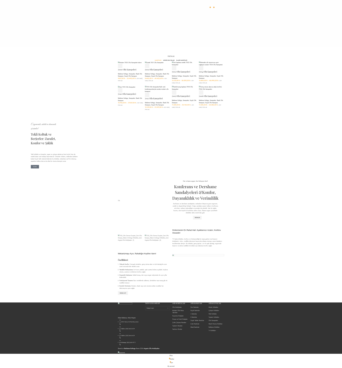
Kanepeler (132, 74)
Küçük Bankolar (195, 310)
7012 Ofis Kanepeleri (154, 98)
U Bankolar (194, 317)
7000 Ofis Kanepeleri (127, 69)
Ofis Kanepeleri (213, 320)
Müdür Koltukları (213, 307)
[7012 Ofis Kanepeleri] (157, 89)
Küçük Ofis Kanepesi (130, 76)
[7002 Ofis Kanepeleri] (184, 63)
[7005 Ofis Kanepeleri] (184, 88)
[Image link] (125, 309)
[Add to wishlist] (135, 66)
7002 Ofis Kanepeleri (181, 71)
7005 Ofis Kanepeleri (181, 96)
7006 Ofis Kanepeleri (208, 96)
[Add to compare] (130, 66)
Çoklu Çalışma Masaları (179, 322)
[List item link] (130, 332)
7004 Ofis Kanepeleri (208, 71)
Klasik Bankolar (195, 327)
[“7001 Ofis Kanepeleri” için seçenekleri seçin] (147, 66)
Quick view (125, 66)
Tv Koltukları (212, 330)
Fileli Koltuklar (213, 314)
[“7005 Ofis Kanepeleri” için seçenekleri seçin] (174, 92)
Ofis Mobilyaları (177, 307)
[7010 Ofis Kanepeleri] (126, 87)
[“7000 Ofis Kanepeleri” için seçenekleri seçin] (120, 66)
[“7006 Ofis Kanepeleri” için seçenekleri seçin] (201, 92)
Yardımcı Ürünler (177, 329)
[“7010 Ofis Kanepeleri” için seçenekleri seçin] (120, 90)
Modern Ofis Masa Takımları (178, 311)
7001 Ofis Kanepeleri (154, 69)
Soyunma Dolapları (178, 316)
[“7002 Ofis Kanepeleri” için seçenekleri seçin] (174, 68)
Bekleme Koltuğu (123, 74)
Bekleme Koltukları (214, 327)
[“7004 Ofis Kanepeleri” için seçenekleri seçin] (201, 68)
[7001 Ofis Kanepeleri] (154, 62)
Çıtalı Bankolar (195, 324)
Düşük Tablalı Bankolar (197, 320)
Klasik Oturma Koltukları (216, 324)
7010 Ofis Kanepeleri (127, 94)
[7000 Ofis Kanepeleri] (130, 62)
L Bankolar (194, 314)
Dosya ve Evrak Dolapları (180, 319)
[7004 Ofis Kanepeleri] (211, 63)
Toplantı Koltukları (214, 317)
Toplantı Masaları (177, 326)
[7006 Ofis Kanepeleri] (211, 88)
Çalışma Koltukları (214, 310)
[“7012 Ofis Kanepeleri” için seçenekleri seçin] (147, 95)
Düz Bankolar (195, 307)
